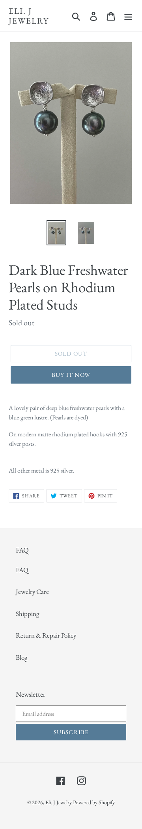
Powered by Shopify (94, 802)
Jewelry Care (32, 591)
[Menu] (128, 16)
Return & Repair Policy (46, 635)
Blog (21, 657)
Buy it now (71, 374)
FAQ (22, 570)
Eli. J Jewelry (29, 16)
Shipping (27, 613)
